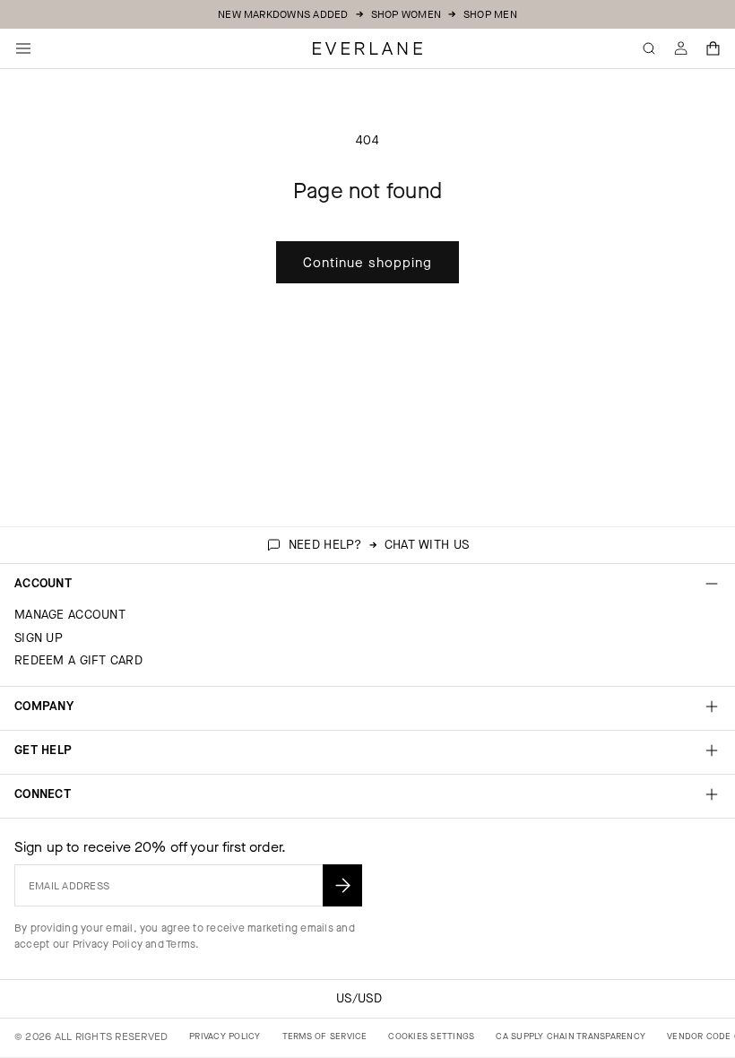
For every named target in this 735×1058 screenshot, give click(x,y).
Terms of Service (325, 1036)
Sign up (38, 637)
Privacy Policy (108, 944)
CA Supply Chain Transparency (570, 1036)
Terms (180, 944)
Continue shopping (367, 263)
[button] (713, 48)
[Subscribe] (342, 885)
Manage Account (69, 614)
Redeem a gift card (78, 660)
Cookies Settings (431, 1036)
